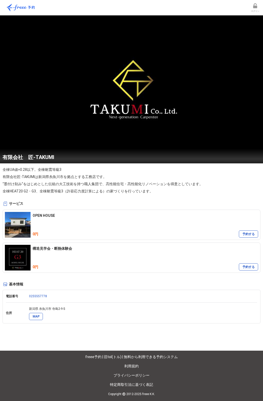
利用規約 (131, 366)
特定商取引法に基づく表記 (131, 385)
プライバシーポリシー (131, 375)
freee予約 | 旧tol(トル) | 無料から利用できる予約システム (131, 357)
